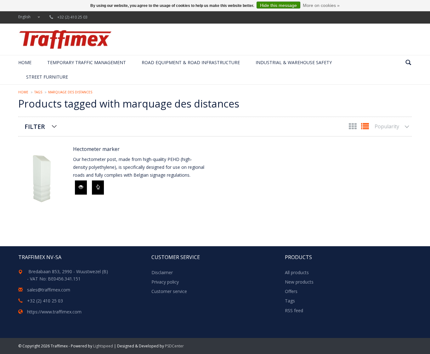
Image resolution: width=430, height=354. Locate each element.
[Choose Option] (98, 187)
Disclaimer (162, 272)
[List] (365, 127)
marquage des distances (70, 92)
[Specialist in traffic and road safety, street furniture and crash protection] (65, 39)
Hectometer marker (96, 149)
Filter (35, 126)
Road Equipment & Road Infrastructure (191, 62)
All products (297, 272)
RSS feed (294, 310)
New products (299, 282)
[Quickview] (81, 187)
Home (24, 62)
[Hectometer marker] (42, 179)
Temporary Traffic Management (86, 62)
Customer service (169, 291)
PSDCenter (174, 346)
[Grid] (353, 127)
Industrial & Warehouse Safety (294, 62)
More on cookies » (321, 5)
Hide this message (278, 5)
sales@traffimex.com (48, 290)
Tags (38, 92)
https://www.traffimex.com (54, 312)
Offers (291, 291)
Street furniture (47, 77)
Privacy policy (165, 282)
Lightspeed (103, 346)
